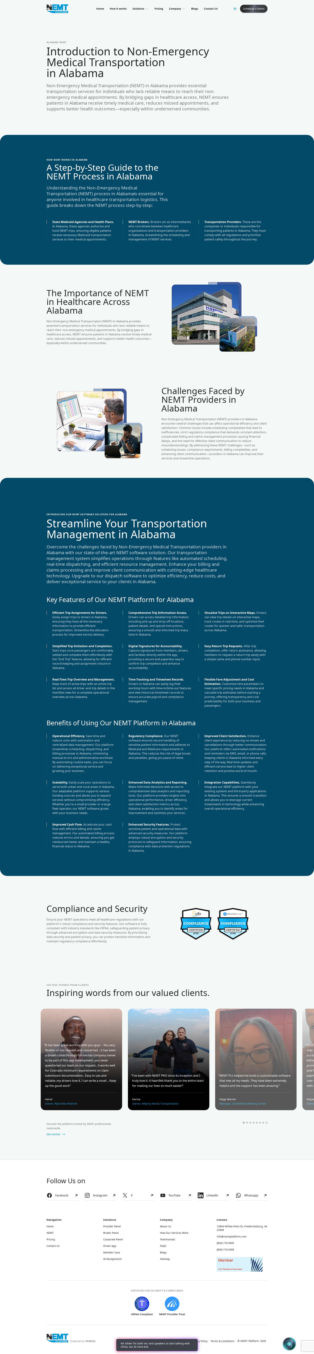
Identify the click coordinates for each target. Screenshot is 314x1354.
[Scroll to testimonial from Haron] (244, 1123)
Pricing (158, 8)
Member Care (111, 1252)
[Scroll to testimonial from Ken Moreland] (260, 1123)
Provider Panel (112, 1226)
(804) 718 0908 (225, 1249)
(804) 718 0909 (225, 1243)
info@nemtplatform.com (231, 1236)
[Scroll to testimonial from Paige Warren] (250, 1123)
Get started (53, 1134)
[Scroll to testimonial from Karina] (247, 1123)
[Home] (57, 1338)
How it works (118, 8)
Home (100, 8)
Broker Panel (111, 1233)
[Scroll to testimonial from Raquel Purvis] (253, 1123)
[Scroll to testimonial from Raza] (263, 1123)
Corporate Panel (113, 1239)
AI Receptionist (112, 1259)
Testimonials (167, 1239)
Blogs (194, 8)
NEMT (50, 1233)
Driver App (109, 1246)
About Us (165, 1226)
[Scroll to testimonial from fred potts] (257, 1123)
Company (175, 8)
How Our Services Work (174, 1233)
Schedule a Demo (253, 8)
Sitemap (165, 1259)
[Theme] (235, 9)
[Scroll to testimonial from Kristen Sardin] (266, 1123)
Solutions (138, 8)
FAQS (163, 1246)
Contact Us (211, 8)
